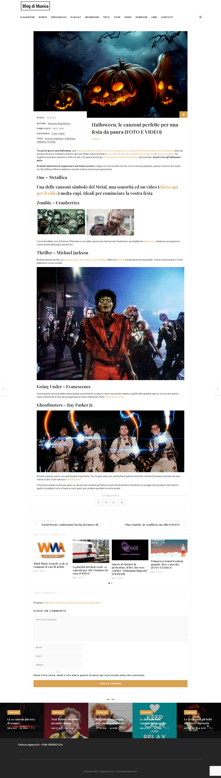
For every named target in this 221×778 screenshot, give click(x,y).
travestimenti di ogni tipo (141, 154)
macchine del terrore (117, 154)
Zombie (52, 142)
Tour (117, 17)
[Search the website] (201, 17)
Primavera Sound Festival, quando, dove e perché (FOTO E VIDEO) (167, 564)
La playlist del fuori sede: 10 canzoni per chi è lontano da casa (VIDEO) (90, 570)
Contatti (167, 17)
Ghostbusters (74, 479)
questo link (149, 241)
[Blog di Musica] (35, 5)
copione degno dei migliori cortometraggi (85, 259)
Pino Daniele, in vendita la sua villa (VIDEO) (152, 524)
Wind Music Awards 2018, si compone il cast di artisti (50, 565)
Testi (106, 17)
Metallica (42, 142)
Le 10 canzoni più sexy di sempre (21, 721)
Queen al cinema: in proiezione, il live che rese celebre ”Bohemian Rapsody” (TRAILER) (130, 569)
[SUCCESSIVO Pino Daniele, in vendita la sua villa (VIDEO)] (218, 389)
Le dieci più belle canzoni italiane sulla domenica (153, 723)
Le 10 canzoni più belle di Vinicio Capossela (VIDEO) (198, 723)
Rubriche (141, 17)
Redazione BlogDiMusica (59, 123)
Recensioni (92, 17)
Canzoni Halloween (55, 138)
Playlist (75, 17)
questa (121, 259)
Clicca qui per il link (114, 397)
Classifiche (27, 17)
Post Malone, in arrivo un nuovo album (65, 721)
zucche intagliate (165, 154)
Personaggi (58, 17)
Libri (154, 17)
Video (128, 17)
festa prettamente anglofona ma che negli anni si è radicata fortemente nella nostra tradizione (124, 150)
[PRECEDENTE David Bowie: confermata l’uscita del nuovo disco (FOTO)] (3, 389)
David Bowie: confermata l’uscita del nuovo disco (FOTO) (77, 524)
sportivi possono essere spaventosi (120, 157)
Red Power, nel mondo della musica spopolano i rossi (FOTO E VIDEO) (110, 723)
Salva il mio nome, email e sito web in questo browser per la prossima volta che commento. (89, 675)
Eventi (43, 17)
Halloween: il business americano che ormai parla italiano (73, 602)
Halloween (70, 138)
